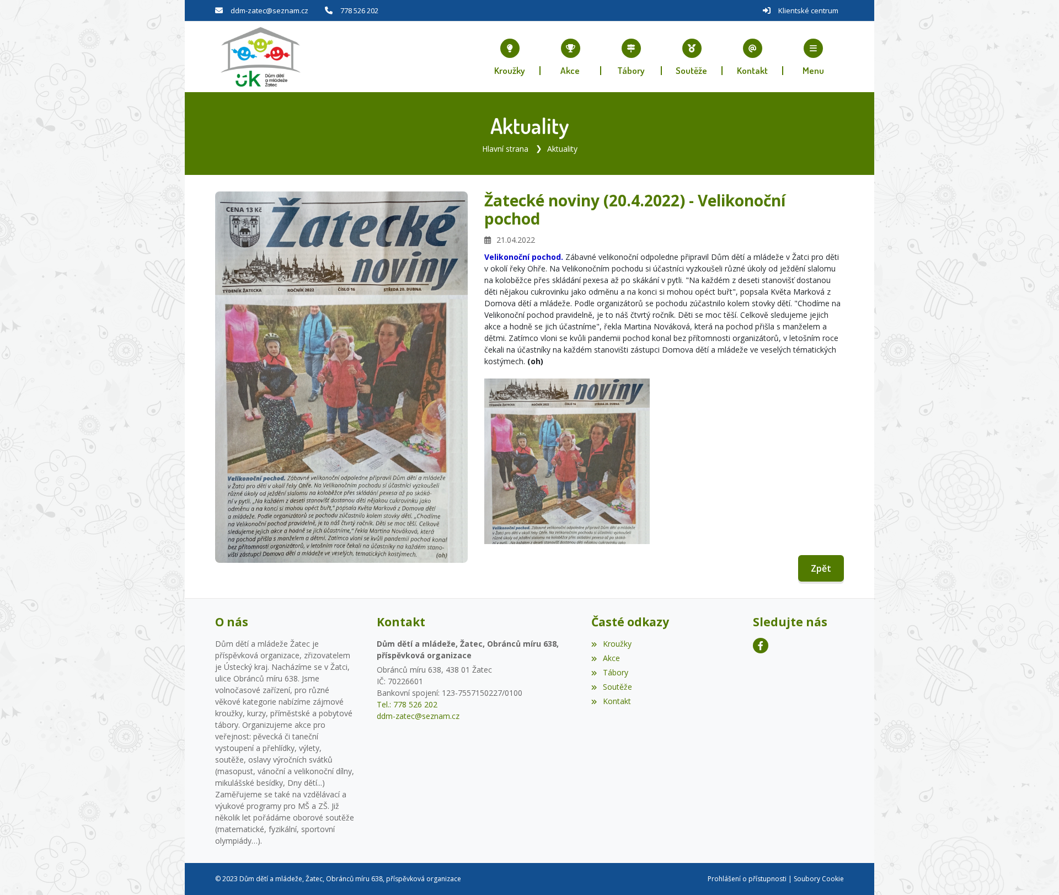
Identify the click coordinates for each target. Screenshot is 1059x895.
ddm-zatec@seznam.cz (269, 10)
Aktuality (562, 148)
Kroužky (617, 643)
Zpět (821, 568)
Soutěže (617, 686)
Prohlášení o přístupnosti (747, 878)
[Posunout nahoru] (1034, 870)
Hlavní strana (505, 148)
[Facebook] (760, 645)
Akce (611, 658)
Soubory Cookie (819, 878)
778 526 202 (359, 10)
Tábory (615, 672)
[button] (813, 57)
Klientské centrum (808, 10)
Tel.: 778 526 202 (407, 704)
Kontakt (616, 701)
